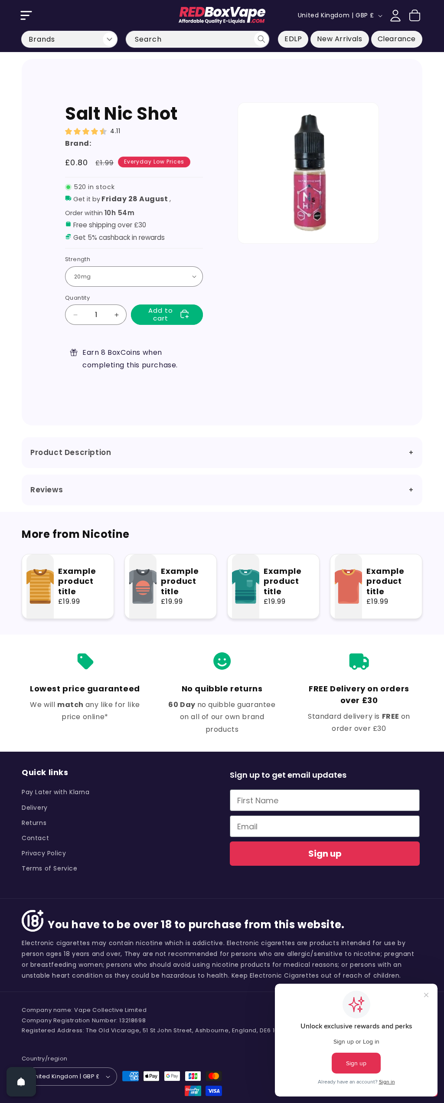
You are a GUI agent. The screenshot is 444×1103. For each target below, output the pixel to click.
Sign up (325, 854)
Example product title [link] (77, 581)
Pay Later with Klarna (56, 792)
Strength (77, 259)
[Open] (21, 1081)
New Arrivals (339, 39)
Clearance (397, 39)
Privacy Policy (44, 853)
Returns (34, 822)
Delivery (35, 807)
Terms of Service (50, 868)
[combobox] (197, 39)
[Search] (261, 39)
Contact (35, 838)
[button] (26, 15)
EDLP (293, 39)
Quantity (77, 298)
